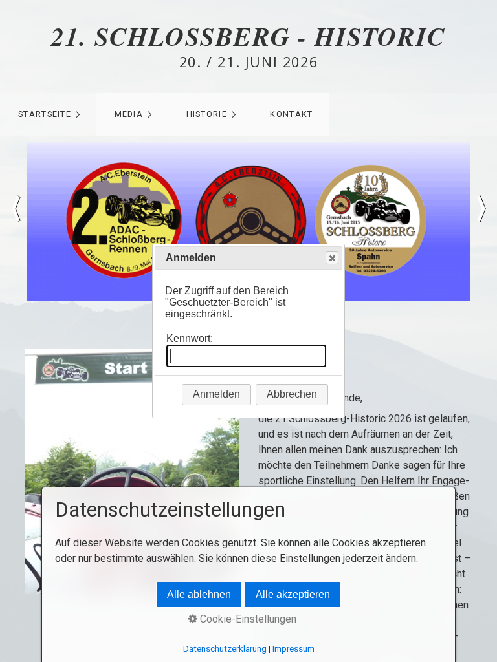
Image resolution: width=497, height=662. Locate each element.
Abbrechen (292, 394)
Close (332, 257)
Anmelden (216, 394)
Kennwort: (189, 338)
